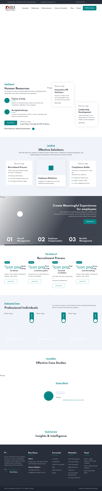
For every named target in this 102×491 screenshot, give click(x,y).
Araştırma (71, 470)
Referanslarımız (57, 470)
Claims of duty (18, 99)
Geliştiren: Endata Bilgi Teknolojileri (88, 488)
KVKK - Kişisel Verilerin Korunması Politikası (90, 461)
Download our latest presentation (17, 129)
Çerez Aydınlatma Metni (89, 472)
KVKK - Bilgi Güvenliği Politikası (90, 467)
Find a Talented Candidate (65, 270)
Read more (58, 103)
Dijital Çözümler (73, 467)
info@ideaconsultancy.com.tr (37, 472)
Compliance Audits (79, 182)
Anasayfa (55, 459)
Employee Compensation (55, 240)
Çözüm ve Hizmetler (58, 464)
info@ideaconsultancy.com (48, 2)
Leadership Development (84, 111)
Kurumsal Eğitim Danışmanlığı (73, 474)
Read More (10, 123)
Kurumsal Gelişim (73, 462)
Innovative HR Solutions (61, 91)
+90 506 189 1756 (80, 2)
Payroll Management (23, 240)
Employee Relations (47, 178)
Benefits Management (85, 240)
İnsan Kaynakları (73, 464)
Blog (53, 467)
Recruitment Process (16, 180)
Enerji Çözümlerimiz (74, 477)
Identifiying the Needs (18, 269)
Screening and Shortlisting (89, 269)
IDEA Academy (89, 8)
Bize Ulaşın (14, 472)
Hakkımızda (55, 462)
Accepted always (20, 110)
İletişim (54, 473)
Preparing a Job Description (41, 269)
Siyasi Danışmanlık (73, 459)
